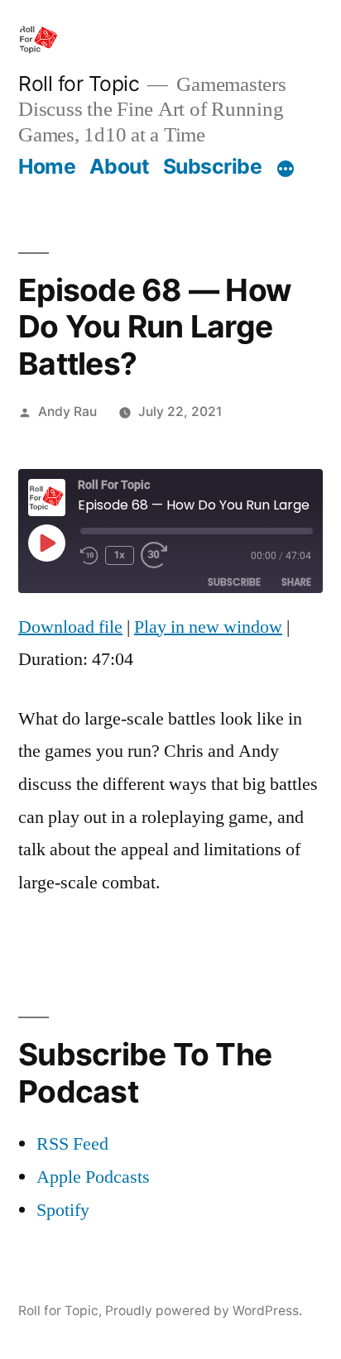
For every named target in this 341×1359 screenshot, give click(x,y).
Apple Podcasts (93, 1177)
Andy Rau (67, 411)
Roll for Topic (78, 83)
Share (296, 582)
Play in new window (208, 627)
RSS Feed (72, 1144)
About (119, 166)
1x (119, 554)
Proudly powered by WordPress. (203, 1310)
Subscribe (212, 166)
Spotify (62, 1210)
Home (46, 166)
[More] (285, 169)
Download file (70, 627)
